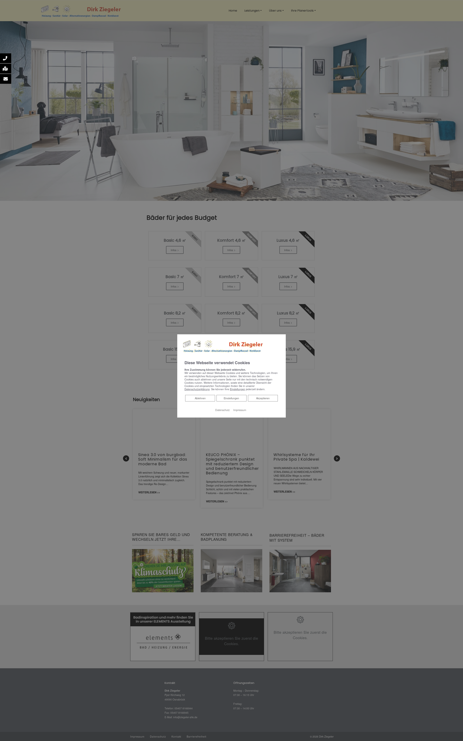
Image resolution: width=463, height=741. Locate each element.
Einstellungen (231, 398)
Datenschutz (222, 410)
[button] (5, 58)
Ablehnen (200, 398)
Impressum (239, 410)
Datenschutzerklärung (197, 389)
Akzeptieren (263, 398)
